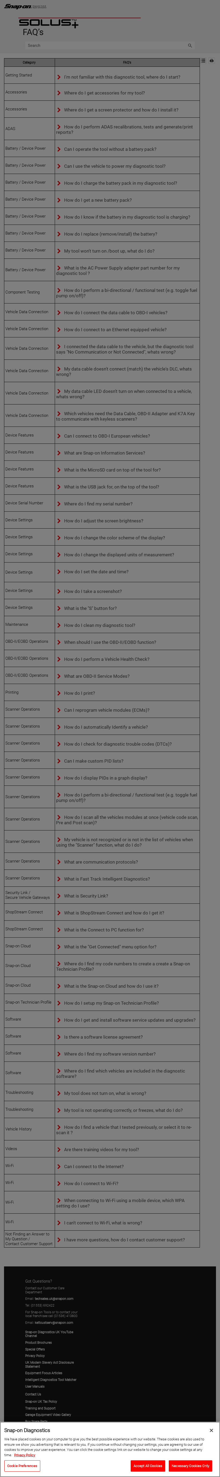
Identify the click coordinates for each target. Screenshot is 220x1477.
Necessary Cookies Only (190, 1466)
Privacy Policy (24, 1455)
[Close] (211, 1430)
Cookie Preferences (22, 1466)
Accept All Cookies (148, 1466)
